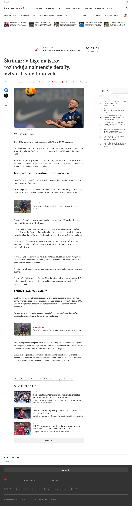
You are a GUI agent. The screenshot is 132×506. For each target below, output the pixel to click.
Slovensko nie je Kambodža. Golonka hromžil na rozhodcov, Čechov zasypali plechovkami (18, 24)
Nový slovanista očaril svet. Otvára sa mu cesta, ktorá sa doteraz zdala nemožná (68, 24)
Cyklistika (87, 8)
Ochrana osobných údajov (40, 499)
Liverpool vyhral (31, 82)
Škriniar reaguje (58, 82)
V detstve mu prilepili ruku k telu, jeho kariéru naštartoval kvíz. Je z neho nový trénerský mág (43, 24)
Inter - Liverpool (18, 82)
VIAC (110, 8)
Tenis (67, 8)
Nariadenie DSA (54, 499)
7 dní (114, 96)
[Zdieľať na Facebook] (6, 90)
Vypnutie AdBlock (54, 480)
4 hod (101, 96)
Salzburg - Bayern (72, 82)
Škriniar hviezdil (44, 82)
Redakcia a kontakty (28, 480)
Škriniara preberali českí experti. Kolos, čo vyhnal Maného (57, 330)
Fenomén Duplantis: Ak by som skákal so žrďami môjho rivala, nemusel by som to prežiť (118, 24)
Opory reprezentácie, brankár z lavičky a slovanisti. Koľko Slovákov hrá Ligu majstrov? (93, 24)
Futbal (39, 8)
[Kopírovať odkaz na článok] (6, 101)
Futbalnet (49, 8)
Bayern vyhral (85, 82)
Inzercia (28, 499)
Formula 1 (99, 8)
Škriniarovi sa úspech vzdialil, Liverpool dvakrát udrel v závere (56, 207)
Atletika (76, 8)
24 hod (108, 96)
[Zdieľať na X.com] (6, 95)
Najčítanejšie (105, 91)
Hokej (59, 8)
